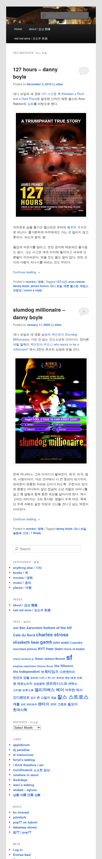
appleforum (21, 744)
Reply (36, 533)
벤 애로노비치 (22, 683)
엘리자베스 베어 (49, 689)
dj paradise (21, 749)
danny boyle (21, 286)
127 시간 (48, 93)
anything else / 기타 (27, 567)
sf (69, 657)
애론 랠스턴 (71, 286)
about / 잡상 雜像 (40, 29)
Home (18, 29)
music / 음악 (22, 582)
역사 (79, 689)
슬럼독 (17, 533)
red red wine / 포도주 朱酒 (30, 38)
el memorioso (23, 754)
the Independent (26, 671)
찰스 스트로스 (72, 696)
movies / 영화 (35, 281)
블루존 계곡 (75, 227)
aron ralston (76, 281)
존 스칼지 (43, 697)
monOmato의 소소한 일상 (31, 770)
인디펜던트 (21, 697)
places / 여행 (22, 587)
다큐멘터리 (67, 672)
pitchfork (19, 817)
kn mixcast (21, 812)
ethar (59, 84)
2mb (16, 628)
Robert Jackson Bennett (50, 659)
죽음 (53, 697)
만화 (79, 677)
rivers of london (74, 649)
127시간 (61, 281)
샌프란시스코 (56, 683)
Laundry (76, 642)
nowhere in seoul (25, 775)
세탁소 (72, 683)
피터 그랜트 (58, 704)
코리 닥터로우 (29, 704)
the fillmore (63, 665)
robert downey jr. (23, 659)
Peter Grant (54, 649)
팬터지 (43, 703)
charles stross (52, 634)
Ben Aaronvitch (30, 627)
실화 (31, 103)
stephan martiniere (24, 666)
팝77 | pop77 (22, 832)
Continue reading (26, 272)
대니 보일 (56, 286)
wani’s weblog (23, 785)
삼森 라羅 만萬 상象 (27, 794)
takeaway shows (25, 827)
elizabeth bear (26, 642)
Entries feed (22, 854)
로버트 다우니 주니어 (42, 677)
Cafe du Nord (24, 635)
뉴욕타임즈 (50, 671)
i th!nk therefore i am (28, 765)
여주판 (70, 690)
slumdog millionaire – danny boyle (39, 313)
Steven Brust (45, 666)
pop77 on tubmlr (25, 822)
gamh (46, 642)
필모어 (73, 704)
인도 (26, 533)
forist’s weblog (24, 759)
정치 (33, 697)
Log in (18, 849)
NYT (41, 648)
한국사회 (20, 709)
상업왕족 (39, 683)
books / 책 (20, 572)
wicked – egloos (25, 789)
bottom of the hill (57, 627)
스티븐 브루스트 (23, 690)
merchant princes (25, 649)
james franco (40, 286)
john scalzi (61, 642)
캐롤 (16, 704)
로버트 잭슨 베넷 (66, 677)
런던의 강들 (21, 677)
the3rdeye (20, 780)
